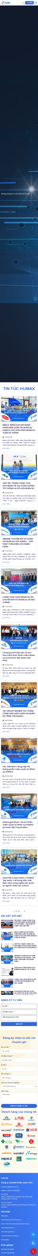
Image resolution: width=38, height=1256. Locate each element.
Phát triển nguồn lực (7, 1232)
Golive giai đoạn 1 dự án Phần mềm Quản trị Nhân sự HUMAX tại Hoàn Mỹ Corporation (18, 825)
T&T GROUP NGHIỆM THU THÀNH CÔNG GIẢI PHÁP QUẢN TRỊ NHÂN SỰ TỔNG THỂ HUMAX (19, 713)
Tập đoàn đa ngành (7, 1249)
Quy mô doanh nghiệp (10, 1083)
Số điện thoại (6, 1056)
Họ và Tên (5, 1047)
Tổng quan (4, 1216)
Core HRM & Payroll (7, 1228)
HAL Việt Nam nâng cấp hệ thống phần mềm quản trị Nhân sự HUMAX (19, 769)
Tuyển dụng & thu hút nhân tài (10, 1220)
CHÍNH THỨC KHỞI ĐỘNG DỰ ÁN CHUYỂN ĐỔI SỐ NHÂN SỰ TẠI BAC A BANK (19, 599)
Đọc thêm (6, 448)
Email (3, 1065)
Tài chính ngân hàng (7, 1253)
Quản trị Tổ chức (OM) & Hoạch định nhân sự (15, 1224)
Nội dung (4, 1091)
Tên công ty (6, 1074)
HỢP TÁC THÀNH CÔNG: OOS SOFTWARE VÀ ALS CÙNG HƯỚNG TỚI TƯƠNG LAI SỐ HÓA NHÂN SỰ (19, 486)
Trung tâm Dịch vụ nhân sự (9, 1236)
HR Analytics (5, 1240)
